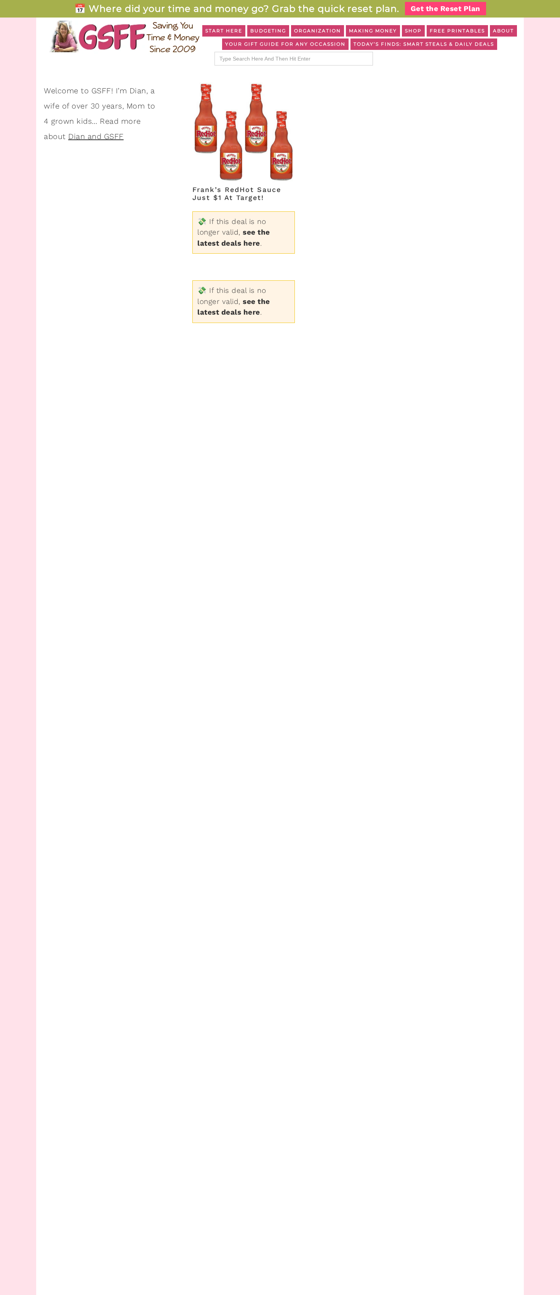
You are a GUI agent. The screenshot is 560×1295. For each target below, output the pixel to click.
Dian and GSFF (96, 136)
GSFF (124, 37)
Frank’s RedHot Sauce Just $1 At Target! (236, 193)
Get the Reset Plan (445, 8)
